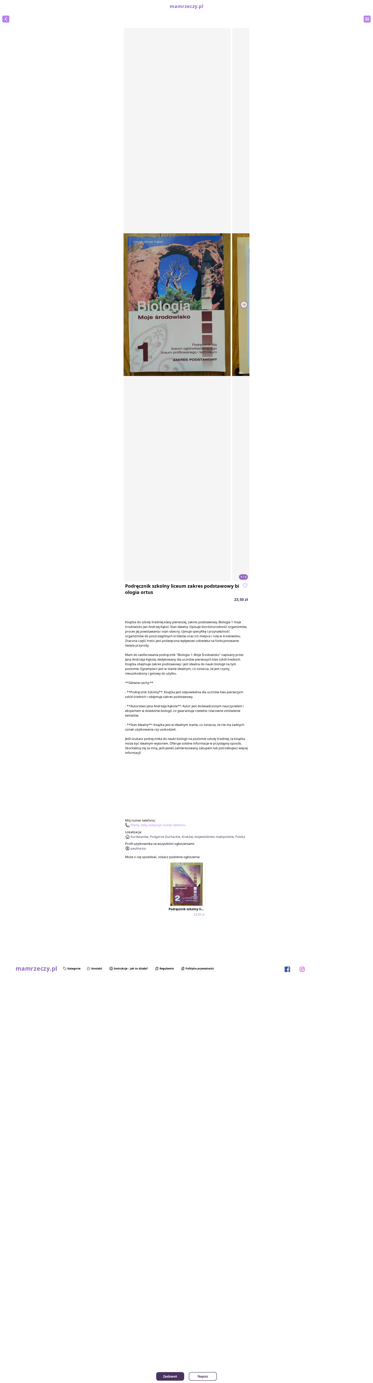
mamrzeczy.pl (186, 6)
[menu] (367, 19)
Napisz (203, 1376)
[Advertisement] (25, 1016)
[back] (5, 19)
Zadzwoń (170, 1376)
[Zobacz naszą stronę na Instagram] (302, 969)
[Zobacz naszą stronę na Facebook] (287, 969)
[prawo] (244, 305)
